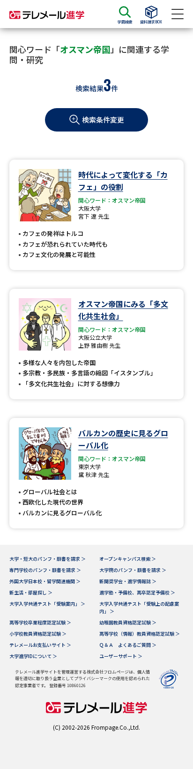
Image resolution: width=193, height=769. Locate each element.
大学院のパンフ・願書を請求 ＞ (132, 569)
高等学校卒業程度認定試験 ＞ (40, 622)
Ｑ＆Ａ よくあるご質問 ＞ (127, 644)
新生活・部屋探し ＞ (30, 592)
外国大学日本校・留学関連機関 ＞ (45, 581)
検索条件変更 (103, 120)
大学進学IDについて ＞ (33, 655)
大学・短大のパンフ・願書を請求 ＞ (47, 558)
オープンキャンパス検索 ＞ (127, 558)
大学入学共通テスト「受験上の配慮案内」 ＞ (139, 607)
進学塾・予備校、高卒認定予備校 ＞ (137, 592)
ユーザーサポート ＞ (120, 655)
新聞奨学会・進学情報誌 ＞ (127, 581)
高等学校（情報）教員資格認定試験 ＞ (139, 633)
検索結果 (89, 88)
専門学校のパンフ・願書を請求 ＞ (45, 569)
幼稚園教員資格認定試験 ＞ (127, 622)
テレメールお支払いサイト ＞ (40, 644)
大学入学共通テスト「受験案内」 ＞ (47, 603)
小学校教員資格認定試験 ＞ (38, 633)
